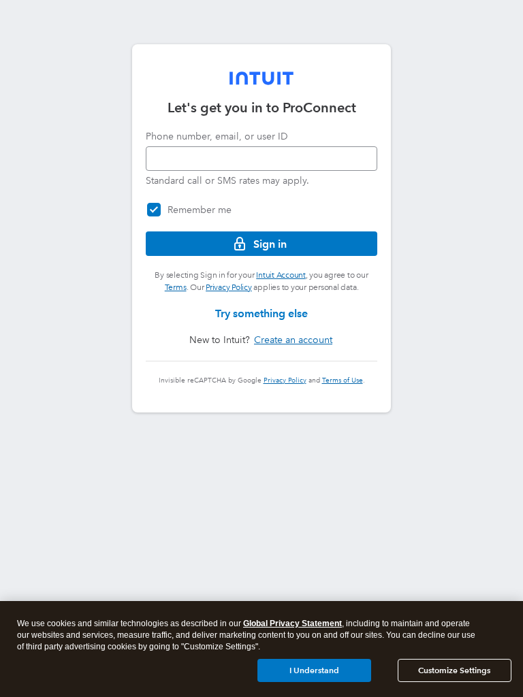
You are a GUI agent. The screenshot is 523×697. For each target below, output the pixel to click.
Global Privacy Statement (292, 623)
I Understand (314, 670)
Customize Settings (454, 670)
